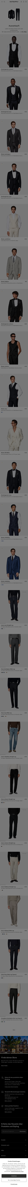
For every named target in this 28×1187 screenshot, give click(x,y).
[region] (14, 1172)
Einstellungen (14, 1184)
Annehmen (14, 1176)
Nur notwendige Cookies (14, 1180)
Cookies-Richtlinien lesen (17, 1171)
